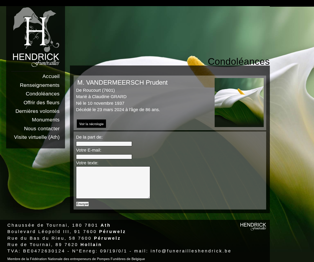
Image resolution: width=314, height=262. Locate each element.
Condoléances (43, 93)
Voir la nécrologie (91, 123)
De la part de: (89, 137)
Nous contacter (42, 128)
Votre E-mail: (88, 150)
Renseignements (40, 85)
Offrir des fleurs (42, 102)
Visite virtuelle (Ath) (37, 137)
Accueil (51, 76)
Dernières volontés (37, 111)
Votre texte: (87, 162)
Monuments (46, 119)
